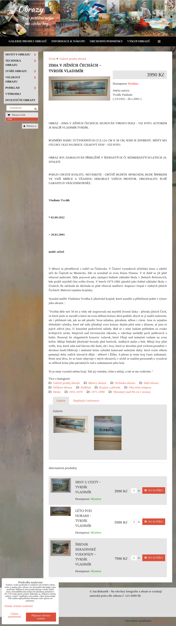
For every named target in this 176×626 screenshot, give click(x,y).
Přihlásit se (31, 126)
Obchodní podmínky (106, 41)
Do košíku (155, 490)
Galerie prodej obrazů (28, 41)
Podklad (86, 387)
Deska (57, 392)
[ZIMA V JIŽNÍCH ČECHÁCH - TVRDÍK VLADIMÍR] (79, 89)
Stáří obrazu (151, 383)
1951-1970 (76, 392)
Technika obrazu (125, 383)
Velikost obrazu (62, 387)
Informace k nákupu (68, 41)
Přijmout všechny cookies (40, 617)
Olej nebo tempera (140, 387)
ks (139, 490)
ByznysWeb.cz (161, 620)
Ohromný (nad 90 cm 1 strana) (131, 392)
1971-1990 (98, 392)
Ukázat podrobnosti (14, 615)
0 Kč (10, 119)
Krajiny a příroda (109, 387)
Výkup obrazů (138, 41)
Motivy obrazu (97, 383)
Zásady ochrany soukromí (18, 606)
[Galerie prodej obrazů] (88, 35)
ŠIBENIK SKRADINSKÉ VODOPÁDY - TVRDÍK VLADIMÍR (85, 554)
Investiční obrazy (20, 100)
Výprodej (13, 94)
